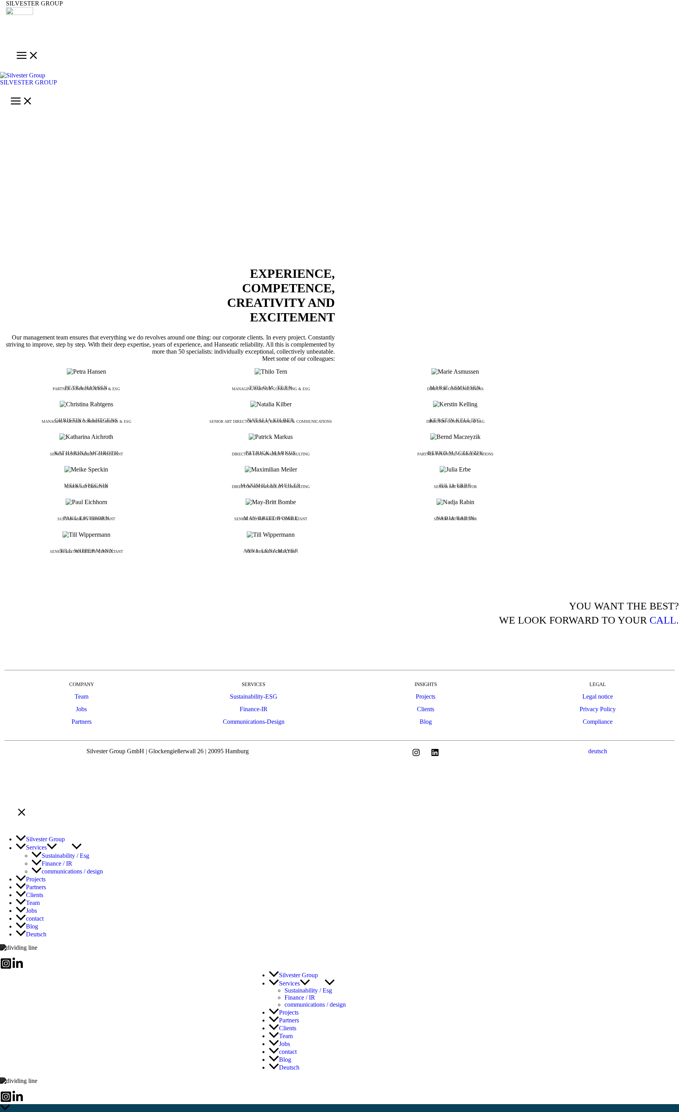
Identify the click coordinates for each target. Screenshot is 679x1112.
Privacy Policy (598, 709)
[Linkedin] (18, 967)
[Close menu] (21, 813)
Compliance (598, 721)
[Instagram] (6, 967)
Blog (426, 721)
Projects (425, 696)
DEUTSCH (597, 751)
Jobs (81, 709)
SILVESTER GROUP (34, 3)
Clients (425, 709)
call (663, 620)
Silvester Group (28, 82)
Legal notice (597, 696)
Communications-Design (253, 721)
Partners (82, 721)
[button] (52, 847)
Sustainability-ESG (253, 696)
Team (81, 696)
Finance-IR (254, 709)
